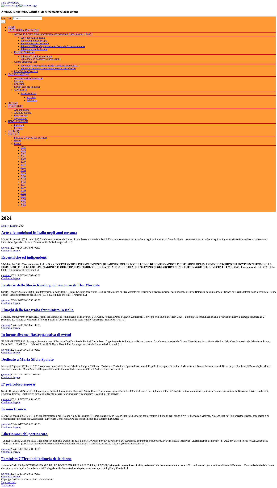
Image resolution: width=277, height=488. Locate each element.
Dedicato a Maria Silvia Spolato (27, 359)
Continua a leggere (10, 250)
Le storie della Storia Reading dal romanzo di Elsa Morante (50, 285)
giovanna (6, 247)
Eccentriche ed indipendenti (24, 257)
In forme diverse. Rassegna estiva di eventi (36, 334)
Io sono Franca (13, 409)
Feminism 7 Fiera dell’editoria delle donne (36, 459)
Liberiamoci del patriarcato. (24, 434)
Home (4, 225)
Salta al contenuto (10, 2)
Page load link (8, 482)
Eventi (13, 225)
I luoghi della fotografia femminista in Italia (37, 310)
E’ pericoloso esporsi (18, 384)
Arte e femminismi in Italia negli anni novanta (39, 232)
